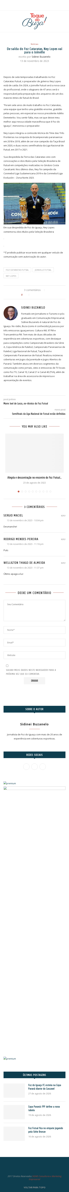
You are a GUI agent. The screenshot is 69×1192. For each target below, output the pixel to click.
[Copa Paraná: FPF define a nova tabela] (14, 1112)
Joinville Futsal (43, 270)
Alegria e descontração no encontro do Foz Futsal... (34, 477)
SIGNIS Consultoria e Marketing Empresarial (45, 1178)
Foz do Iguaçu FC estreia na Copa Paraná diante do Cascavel (44, 1087)
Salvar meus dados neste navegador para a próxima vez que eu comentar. (31, 672)
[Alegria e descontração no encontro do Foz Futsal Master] (34, 453)
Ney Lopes (11, 276)
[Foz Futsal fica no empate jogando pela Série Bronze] (14, 1134)
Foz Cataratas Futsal (17, 270)
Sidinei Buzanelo (41, 56)
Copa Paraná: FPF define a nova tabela (44, 1108)
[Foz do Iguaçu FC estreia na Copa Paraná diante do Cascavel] (14, 1091)
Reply (63, 516)
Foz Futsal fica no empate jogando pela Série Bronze (45, 1130)
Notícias (34, 44)
